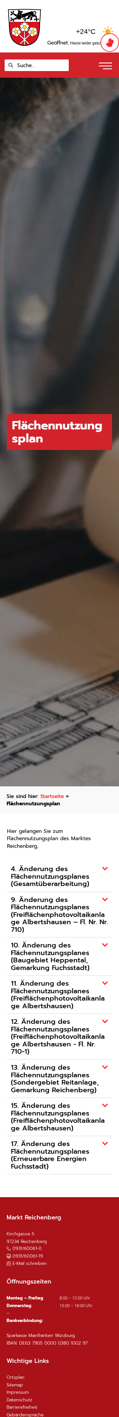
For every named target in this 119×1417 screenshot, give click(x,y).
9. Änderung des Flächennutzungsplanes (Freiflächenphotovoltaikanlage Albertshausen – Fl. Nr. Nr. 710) (59, 915)
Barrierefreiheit (22, 1407)
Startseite (52, 796)
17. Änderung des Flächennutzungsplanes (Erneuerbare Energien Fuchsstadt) (50, 1155)
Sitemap (15, 1385)
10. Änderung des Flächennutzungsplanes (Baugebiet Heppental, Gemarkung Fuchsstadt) (50, 956)
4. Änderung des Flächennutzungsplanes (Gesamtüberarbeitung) (50, 876)
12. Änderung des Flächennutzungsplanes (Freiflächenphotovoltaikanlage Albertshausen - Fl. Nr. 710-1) (58, 1037)
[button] (105, 63)
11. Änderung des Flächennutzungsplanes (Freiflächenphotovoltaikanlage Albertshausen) (58, 994)
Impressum (18, 1392)
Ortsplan (15, 1377)
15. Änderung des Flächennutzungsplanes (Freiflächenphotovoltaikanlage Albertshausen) (58, 1117)
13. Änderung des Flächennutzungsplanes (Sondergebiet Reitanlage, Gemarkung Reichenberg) (55, 1078)
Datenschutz (19, 1400)
